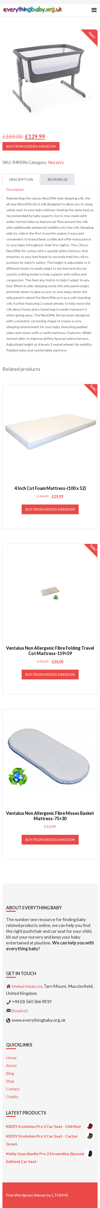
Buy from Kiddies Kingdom (31, 146)
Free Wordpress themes (26, 1195)
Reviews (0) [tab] (57, 179)
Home (11, 1057)
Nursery (56, 162)
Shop (10, 1081)
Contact (13, 1088)
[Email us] (20, 1010)
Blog (10, 1073)
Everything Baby (32, 13)
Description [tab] (21, 179)
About (11, 1065)
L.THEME (60, 1195)
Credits (12, 1096)
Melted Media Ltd (27, 986)
